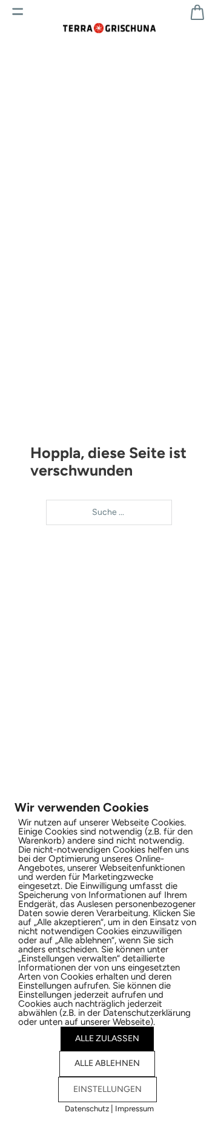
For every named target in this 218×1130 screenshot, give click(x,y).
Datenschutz (87, 1108)
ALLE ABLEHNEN (107, 1063)
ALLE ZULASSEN (107, 1038)
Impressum (134, 1108)
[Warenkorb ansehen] (197, 12)
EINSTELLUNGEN (107, 1089)
